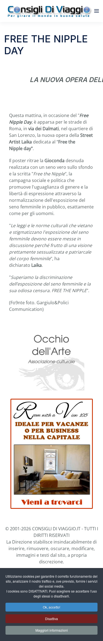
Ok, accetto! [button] (51, 607)
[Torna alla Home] (49, 11)
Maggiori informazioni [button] (51, 630)
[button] (96, 11)
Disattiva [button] (51, 618)
